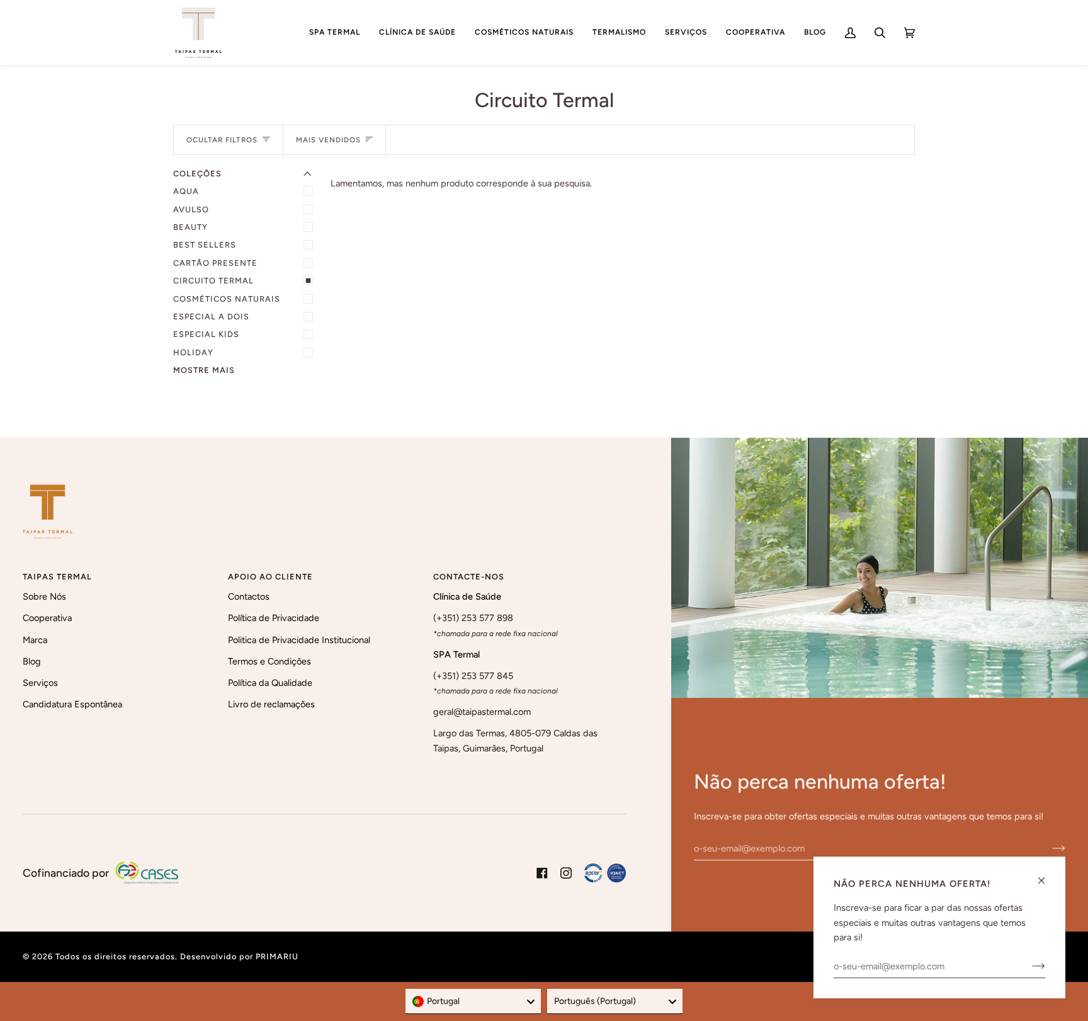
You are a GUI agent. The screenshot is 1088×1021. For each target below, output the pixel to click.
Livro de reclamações (271, 704)
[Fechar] (1046, 875)
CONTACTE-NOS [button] (468, 576)
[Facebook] (542, 873)
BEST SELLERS (204, 244)
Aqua (186, 191)
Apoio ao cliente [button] (270, 576)
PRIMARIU (277, 956)
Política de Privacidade (273, 618)
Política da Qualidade (270, 682)
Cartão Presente (215, 263)
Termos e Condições (269, 661)
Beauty (190, 227)
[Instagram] (566, 873)
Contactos (248, 596)
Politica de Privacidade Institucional (299, 640)
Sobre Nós (44, 596)
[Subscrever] (1048, 848)
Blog (32, 661)
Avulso (191, 209)
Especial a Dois (211, 316)
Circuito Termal (213, 280)
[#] (605, 873)
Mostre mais (204, 370)
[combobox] (473, 1001)
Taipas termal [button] (57, 576)
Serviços (40, 682)
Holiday (193, 352)
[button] (335, 33)
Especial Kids (206, 334)
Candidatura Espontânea (72, 704)
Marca (35, 640)
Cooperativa (47, 618)
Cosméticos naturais (226, 299)
